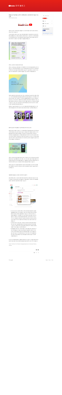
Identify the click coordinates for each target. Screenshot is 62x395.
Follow (44, 30)
